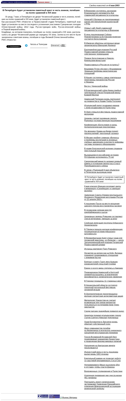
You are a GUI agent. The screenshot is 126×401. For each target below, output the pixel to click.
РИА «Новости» (24, 22)
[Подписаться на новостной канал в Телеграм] (39, 47)
